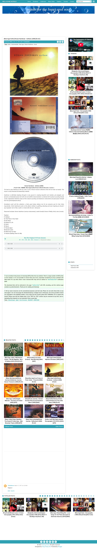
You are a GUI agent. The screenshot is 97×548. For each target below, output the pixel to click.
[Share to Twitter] (62, 42)
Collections (43, 1)
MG (32, 240)
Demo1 (36, 240)
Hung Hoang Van (46, 546)
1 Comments (26, 41)
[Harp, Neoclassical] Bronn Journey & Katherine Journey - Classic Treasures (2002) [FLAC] (13, 380)
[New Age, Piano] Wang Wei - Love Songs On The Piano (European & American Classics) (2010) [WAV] (60, 514)
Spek (17, 300)
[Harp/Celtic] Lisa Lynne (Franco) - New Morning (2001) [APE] (34, 359)
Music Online (51, 1)
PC (20, 240)
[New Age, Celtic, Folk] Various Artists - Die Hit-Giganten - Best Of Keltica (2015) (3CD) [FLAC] (13, 359)
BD (29, 240)
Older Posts (59, 426)
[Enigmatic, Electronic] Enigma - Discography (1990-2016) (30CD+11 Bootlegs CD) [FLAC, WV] (81, 73)
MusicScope (11, 300)
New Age (21, 44)
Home (29, 1)
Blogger (60, 546)
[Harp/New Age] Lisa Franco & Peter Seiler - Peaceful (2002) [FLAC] (34, 380)
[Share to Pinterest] (60, 42)
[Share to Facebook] (58, 42)
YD (23, 240)
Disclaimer (35, 1)
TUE (11, 41)
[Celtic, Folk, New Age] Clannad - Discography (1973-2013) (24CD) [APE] (54, 421)
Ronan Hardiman (28, 44)
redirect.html (36, 285)
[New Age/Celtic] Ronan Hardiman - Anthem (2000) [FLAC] (22, 39)
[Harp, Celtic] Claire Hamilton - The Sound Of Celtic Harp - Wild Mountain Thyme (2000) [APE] (14, 421)
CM (26, 240)
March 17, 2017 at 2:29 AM (20, 485)
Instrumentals (14, 44)
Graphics (59, 1)
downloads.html (52, 279)
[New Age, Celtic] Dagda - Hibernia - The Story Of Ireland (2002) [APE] (13, 400)
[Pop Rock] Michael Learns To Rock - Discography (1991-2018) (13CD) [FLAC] (13, 514)
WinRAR (30, 300)
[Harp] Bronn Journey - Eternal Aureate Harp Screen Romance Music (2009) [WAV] (34, 400)
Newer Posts (9, 426)
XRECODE (36, 300)
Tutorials (66, 1)
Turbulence (11, 485)
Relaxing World (45, 544)
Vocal (35, 44)
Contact (72, 1)
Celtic (9, 44)
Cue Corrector (23, 300)
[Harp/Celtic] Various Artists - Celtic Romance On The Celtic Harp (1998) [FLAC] (54, 400)
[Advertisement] (48, 25)
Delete (12, 491)
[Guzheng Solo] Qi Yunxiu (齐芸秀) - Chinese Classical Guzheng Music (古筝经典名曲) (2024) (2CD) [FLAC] (81, 131)
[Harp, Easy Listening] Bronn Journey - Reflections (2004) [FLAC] (34, 421)
